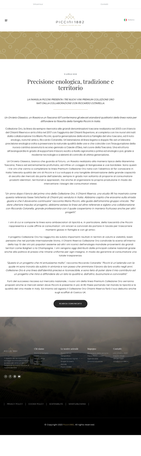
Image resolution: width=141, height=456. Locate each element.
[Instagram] (5, 376)
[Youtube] (19, 376)
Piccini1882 (68, 424)
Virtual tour (38, 4)
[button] (130, 20)
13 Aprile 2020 (70, 74)
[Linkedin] (14, 376)
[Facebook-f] (10, 376)
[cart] (117, 448)
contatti (70, 450)
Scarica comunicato (70, 304)
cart (117, 450)
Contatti (104, 4)
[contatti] (70, 448)
